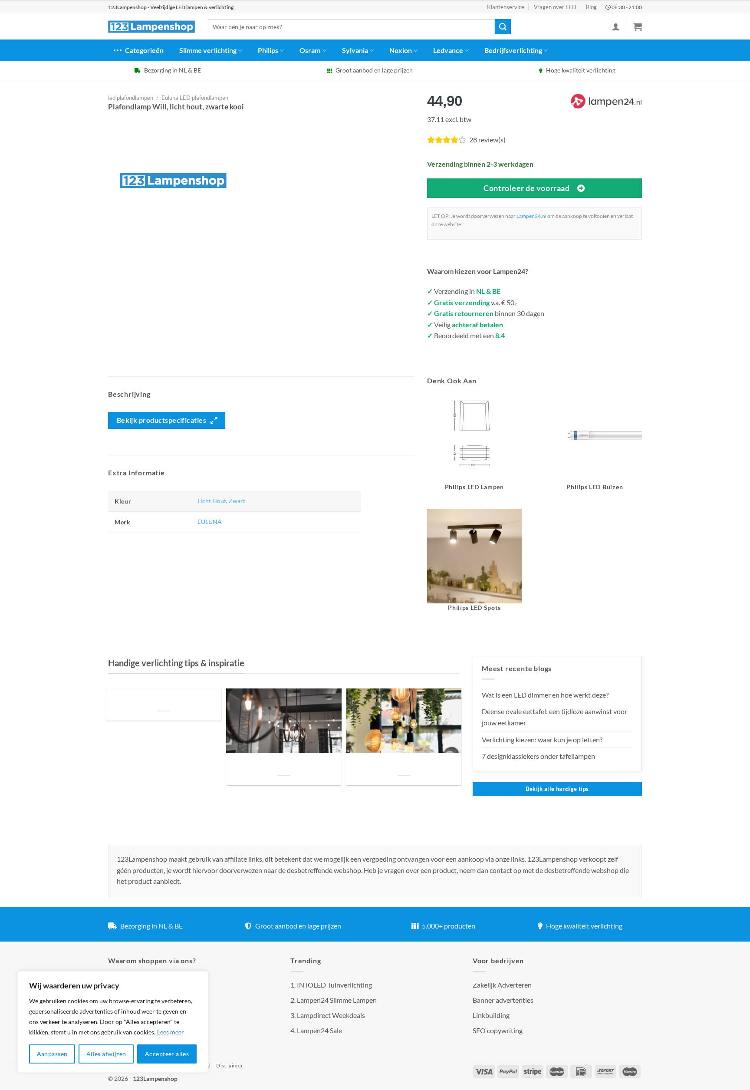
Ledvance (448, 50)
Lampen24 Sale (319, 1030)
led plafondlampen (130, 97)
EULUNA (209, 521)
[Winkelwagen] (637, 26)
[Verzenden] (502, 27)
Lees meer (170, 1032)
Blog (591, 6)
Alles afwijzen (106, 1053)
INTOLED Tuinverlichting (334, 985)
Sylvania (355, 50)
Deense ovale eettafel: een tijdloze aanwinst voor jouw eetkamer (554, 717)
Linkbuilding (491, 1015)
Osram (309, 50)
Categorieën (144, 50)
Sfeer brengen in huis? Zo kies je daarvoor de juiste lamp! (283, 764)
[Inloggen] (616, 26)
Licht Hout (211, 500)
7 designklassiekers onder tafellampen (539, 756)
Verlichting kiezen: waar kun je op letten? (542, 739)
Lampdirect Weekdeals (331, 1015)
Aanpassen (52, 1053)
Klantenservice (505, 6)
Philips (268, 50)
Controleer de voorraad (526, 188)
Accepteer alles (167, 1053)
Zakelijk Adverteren (502, 985)
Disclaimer (229, 1065)
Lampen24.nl (531, 216)
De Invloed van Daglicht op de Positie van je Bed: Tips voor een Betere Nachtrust (163, 700)
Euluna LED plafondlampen (194, 97)
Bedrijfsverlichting (513, 50)
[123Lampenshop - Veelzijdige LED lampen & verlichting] (151, 26)
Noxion (400, 50)
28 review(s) (487, 139)
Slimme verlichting (208, 50)
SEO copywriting (498, 1030)
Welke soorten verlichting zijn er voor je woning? (404, 764)
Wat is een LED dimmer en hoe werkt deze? (545, 695)
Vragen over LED (555, 6)
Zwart (237, 500)
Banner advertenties (503, 1000)
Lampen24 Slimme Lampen (337, 1000)
